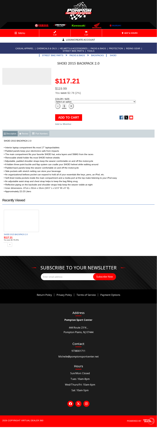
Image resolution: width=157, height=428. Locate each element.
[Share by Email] (131, 117)
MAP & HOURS (131, 33)
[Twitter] (78, 404)
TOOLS (90, 51)
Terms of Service (86, 295)
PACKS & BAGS (98, 48)
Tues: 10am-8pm (80, 379)
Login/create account (80, 39)
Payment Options (110, 295)
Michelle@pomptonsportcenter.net (78, 356)
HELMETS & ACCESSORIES (73, 48)
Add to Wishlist (63, 124)
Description (11, 133)
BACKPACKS (97, 55)
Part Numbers (41, 133)
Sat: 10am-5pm (80, 390)
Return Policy (44, 295)
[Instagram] (86, 404)
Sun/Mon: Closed (80, 373)
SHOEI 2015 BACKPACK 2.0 (16, 234)
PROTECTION (116, 48)
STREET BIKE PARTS (73, 51)
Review (25, 133)
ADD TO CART (68, 117)
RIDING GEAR (133, 48)
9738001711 (78, 351)
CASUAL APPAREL (24, 48)
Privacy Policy (64, 295)
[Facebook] (70, 404)
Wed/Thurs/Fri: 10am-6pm (80, 384)
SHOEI (113, 55)
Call (55, 35)
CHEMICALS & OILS (47, 48)
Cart (86, 35)
